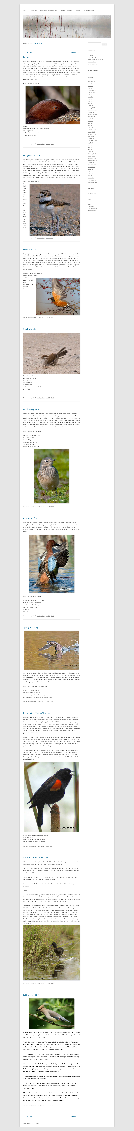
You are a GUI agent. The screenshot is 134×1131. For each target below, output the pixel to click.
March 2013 (91, 105)
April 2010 (90, 175)
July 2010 (90, 169)
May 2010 (90, 173)
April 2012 (90, 125)
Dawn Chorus (29, 249)
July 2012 (90, 119)
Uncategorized (40, 144)
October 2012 (91, 112)
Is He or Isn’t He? (31, 995)
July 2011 (90, 143)
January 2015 (91, 92)
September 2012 (92, 114)
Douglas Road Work (32, 155)
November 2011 (92, 136)
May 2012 (90, 123)
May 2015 (90, 86)
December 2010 (92, 158)
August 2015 (91, 81)
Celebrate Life (29, 329)
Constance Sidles (66, 11)
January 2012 (91, 132)
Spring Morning (30, 627)
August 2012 (91, 116)
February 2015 (92, 90)
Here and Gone (92, 62)
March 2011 (91, 151)
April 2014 (90, 99)
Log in (89, 204)
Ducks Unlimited (92, 64)
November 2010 (92, 160)
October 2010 (91, 162)
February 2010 (92, 180)
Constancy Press (89, 11)
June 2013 (90, 101)
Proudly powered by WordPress (31, 1123)
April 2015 (90, 88)
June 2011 (90, 145)
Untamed (90, 55)
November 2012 (92, 110)
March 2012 (91, 127)
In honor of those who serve (95, 59)
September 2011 (92, 140)
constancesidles (37, 43)
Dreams (26, 57)
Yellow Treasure (92, 57)
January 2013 (91, 108)
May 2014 (90, 97)
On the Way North (31, 409)
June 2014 (90, 94)
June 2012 (90, 121)
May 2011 (90, 147)
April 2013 (90, 103)
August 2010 (91, 167)
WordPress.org (92, 210)
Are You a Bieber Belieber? (35, 857)
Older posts (27, 52)
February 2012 (92, 130)
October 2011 (91, 138)
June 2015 (90, 84)
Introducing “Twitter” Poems (36, 713)
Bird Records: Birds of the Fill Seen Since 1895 (44, 11)
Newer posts (75, 52)
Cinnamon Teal (30, 518)
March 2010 (91, 178)
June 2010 (90, 171)
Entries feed (91, 206)
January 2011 (91, 156)
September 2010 (92, 165)
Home (25, 11)
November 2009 (92, 182)
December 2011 (92, 134)
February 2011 (92, 154)
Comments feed (92, 208)
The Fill (78, 11)
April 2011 (90, 149)
